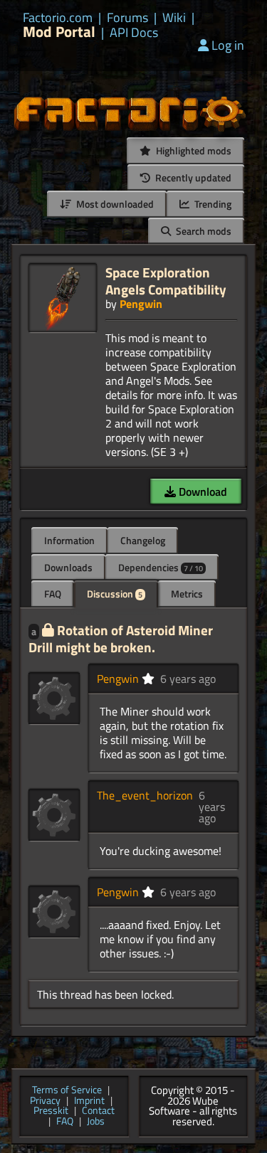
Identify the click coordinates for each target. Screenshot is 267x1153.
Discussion (114, 593)
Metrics (187, 593)
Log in (227, 45)
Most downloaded (114, 203)
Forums (127, 17)
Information (69, 540)
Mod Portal (59, 31)
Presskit (50, 1111)
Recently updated (192, 177)
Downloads (68, 567)
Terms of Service (67, 1090)
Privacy (45, 1101)
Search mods (202, 230)
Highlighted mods (192, 150)
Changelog (142, 540)
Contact (98, 1111)
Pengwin (141, 303)
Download (201, 491)
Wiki (174, 17)
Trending (211, 203)
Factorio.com (58, 17)
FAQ (52, 593)
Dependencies (160, 567)
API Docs (134, 32)
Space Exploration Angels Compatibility (165, 280)
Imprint (89, 1101)
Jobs (96, 1122)
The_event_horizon (145, 795)
